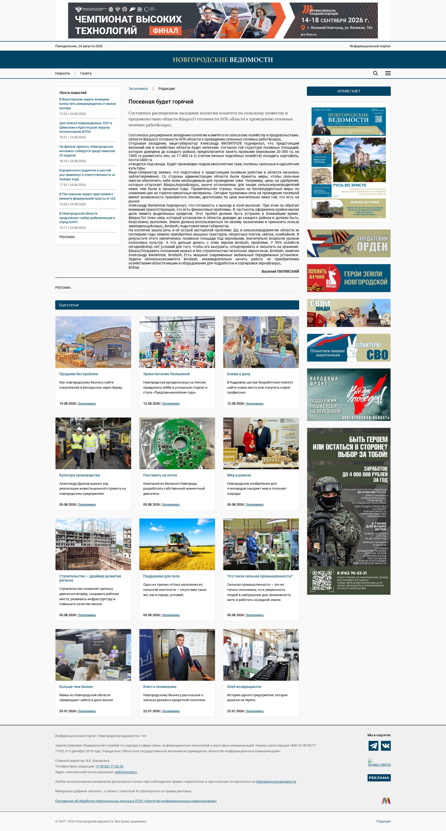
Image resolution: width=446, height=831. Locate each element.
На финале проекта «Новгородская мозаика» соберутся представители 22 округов (87, 151)
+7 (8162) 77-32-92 (109, 766)
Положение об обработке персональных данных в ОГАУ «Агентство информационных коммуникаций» (136, 801)
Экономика (138, 89)
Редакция (384, 821)
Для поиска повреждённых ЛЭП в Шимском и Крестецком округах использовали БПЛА (85, 127)
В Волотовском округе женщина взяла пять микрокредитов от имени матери (87, 103)
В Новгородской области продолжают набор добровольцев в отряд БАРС (87, 217)
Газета (86, 73)
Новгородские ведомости (276, 781)
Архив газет (348, 91)
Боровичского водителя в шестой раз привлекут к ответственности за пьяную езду (87, 174)
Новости (62, 73)
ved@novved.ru (126, 772)
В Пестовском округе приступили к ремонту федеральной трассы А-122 (87, 196)
